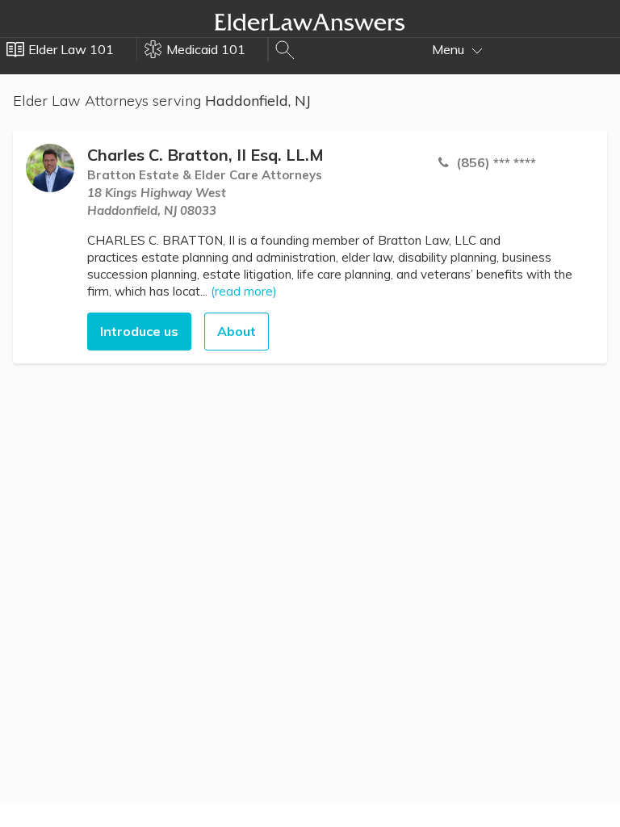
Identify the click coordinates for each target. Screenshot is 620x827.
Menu (449, 49)
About (236, 331)
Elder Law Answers (310, 22)
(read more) (244, 291)
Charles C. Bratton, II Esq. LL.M (205, 155)
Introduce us (139, 331)
